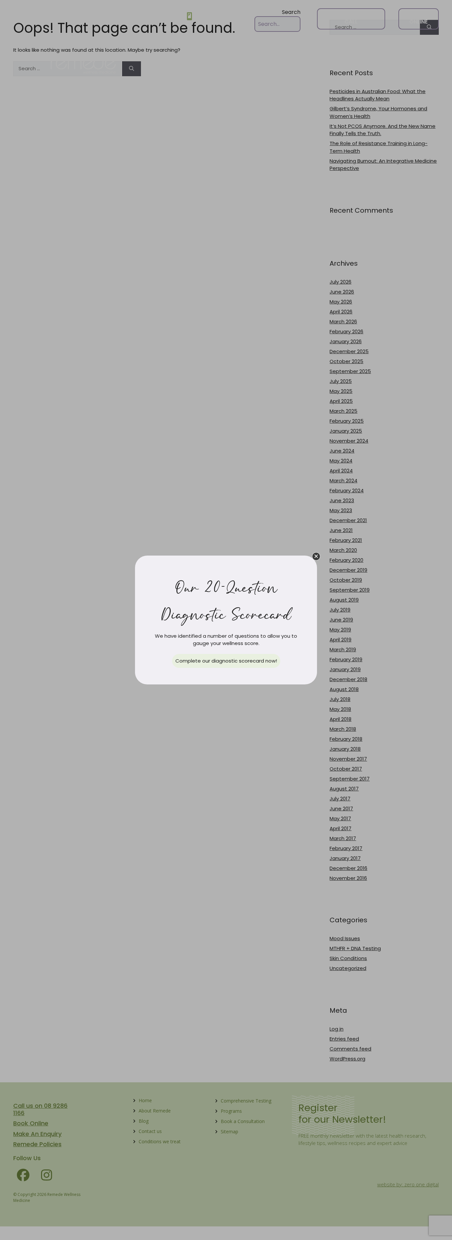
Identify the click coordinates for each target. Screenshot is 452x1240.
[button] (316, 556)
